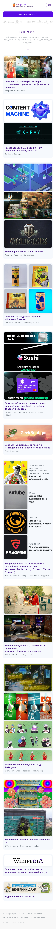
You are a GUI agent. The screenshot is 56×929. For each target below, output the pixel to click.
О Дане (22, 913)
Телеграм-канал (38, 917)
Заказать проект (27, 14)
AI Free (25, 917)
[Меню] (5, 5)
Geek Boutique (35, 913)
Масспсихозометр (10, 917)
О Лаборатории (9, 913)
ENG (49, 5)
